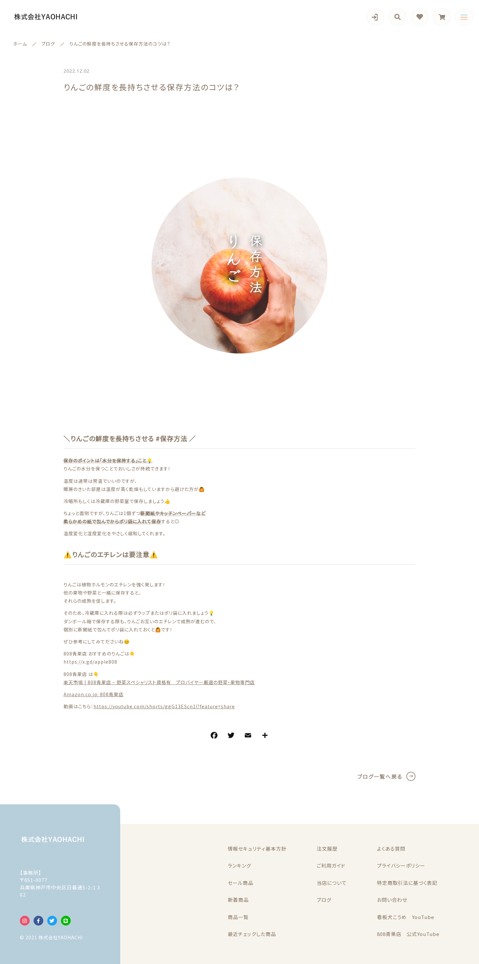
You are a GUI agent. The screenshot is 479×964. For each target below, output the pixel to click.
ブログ (324, 899)
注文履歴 (327, 848)
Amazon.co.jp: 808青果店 (93, 694)
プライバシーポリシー (401, 865)
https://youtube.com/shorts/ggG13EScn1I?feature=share (164, 706)
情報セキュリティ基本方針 (257, 848)
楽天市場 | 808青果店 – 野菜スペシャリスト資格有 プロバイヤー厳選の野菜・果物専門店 (159, 682)
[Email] (248, 736)
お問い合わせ (392, 899)
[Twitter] (231, 736)
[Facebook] (214, 736)
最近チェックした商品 (252, 933)
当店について (332, 882)
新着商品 (238, 899)
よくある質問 (391, 848)
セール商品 (240, 882)
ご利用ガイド (331, 865)
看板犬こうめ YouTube (405, 917)
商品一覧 (238, 917)
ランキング (239, 865)
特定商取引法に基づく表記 (407, 882)
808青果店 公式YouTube (408, 933)
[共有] (265, 736)
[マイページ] (375, 16)
